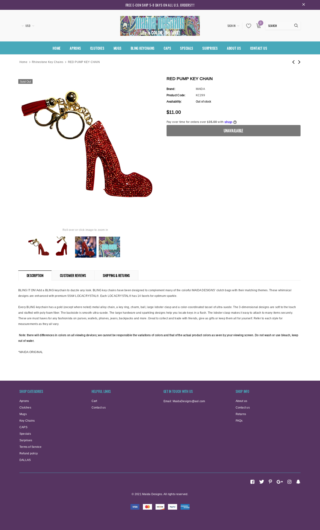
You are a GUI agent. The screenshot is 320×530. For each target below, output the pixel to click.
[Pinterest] (270, 482)
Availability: (174, 101)
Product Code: (176, 95)
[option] (85, 144)
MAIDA (200, 89)
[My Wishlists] (247, 26)
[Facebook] (252, 482)
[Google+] (280, 482)
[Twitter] (261, 482)
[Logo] (160, 25)
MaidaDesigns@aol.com (189, 401)
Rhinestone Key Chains (47, 62)
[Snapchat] (298, 482)
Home (23, 62)
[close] (303, 5)
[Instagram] (289, 482)
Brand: (171, 89)
